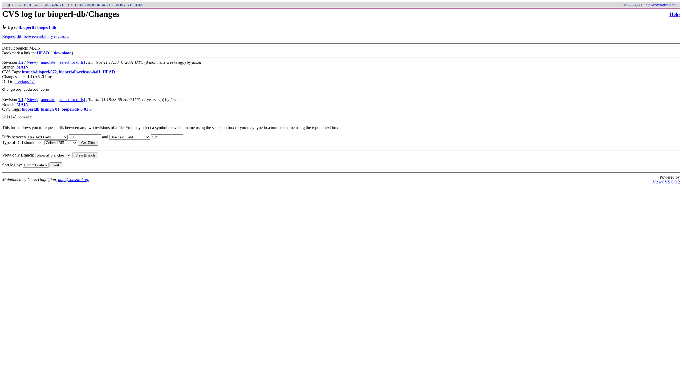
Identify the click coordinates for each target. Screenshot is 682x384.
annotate (48, 62)
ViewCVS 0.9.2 (666, 182)
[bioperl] (26, 27)
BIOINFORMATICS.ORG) (661, 5)
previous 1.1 (24, 81)
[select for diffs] (72, 62)
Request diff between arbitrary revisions (35, 36)
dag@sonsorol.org (73, 179)
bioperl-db (46, 27)
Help (674, 14)
